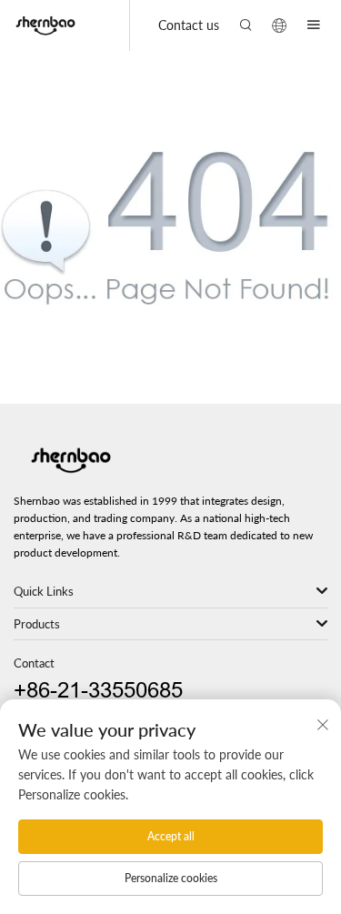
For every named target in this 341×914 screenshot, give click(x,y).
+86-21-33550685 (98, 690)
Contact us (188, 25)
